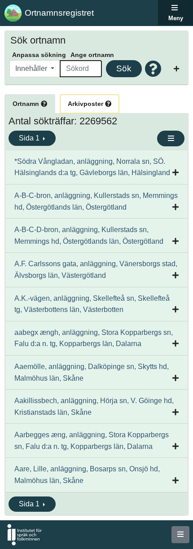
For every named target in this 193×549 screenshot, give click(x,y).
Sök (124, 68)
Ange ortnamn (92, 54)
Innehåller (32, 68)
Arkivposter (86, 103)
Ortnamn (27, 103)
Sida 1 (30, 138)
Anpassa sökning (39, 54)
